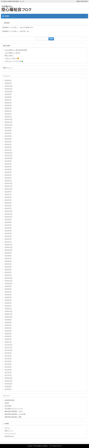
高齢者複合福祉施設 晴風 (13, 417)
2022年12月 (8, 183)
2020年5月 (8, 264)
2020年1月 (8, 275)
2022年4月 (8, 200)
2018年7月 (8, 325)
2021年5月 (8, 230)
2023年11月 (8, 155)
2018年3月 (8, 336)
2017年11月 (8, 347)
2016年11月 (8, 381)
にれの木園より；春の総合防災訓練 (16, 50)
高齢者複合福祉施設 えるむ (14, 411)
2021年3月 (8, 236)
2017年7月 (8, 358)
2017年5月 (8, 364)
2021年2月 (8, 239)
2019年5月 (8, 297)
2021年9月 (8, 219)
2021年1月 (8, 241)
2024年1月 (8, 150)
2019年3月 (8, 303)
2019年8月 (8, 289)
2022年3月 (8, 203)
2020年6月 (8, 261)
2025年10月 (8, 91)
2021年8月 (8, 222)
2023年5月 (8, 169)
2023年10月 (8, 158)
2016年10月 (8, 383)
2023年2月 (8, 178)
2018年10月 (8, 317)
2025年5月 (8, 105)
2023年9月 (8, 161)
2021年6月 (8, 228)
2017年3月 (8, 369)
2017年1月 (8, 375)
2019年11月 (8, 280)
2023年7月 (8, 164)
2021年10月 (8, 216)
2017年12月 (8, 344)
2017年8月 (8, 356)
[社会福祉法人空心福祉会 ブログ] (16, 11)
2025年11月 (8, 88)
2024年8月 (8, 130)
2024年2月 (8, 147)
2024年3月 (8, 144)
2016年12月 (8, 378)
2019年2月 (8, 305)
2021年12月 (8, 211)
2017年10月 (8, 350)
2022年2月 (8, 205)
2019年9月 (8, 286)
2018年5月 (8, 331)
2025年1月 (8, 116)
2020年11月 (8, 247)
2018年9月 (8, 319)
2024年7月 (8, 133)
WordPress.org (9, 436)
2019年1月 (8, 308)
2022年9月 (8, 191)
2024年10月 (8, 125)
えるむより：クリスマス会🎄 (14, 61)
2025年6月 (8, 102)
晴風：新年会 (9, 55)
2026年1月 (8, 83)
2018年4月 (8, 333)
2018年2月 (8, 339)
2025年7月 (8, 100)
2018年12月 (8, 311)
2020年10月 (8, 250)
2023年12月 (8, 152)
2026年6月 (8, 80)
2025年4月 (8, 108)
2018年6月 (8, 328)
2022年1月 (8, 208)
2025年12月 (8, 86)
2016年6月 (8, 389)
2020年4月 (8, 267)
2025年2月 (8, 114)
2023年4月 (8, 172)
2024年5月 (8, 139)
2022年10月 (8, 189)
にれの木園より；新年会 (12, 53)
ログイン (7, 428)
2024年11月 (8, 122)
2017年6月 (8, 361)
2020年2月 (8, 272)
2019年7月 (8, 292)
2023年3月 (8, 175)
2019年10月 (8, 283)
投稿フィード (9, 430)
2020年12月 (8, 244)
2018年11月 (8, 314)
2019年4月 (8, 300)
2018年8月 (8, 322)
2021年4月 (8, 233)
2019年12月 (8, 278)
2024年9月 (8, 127)
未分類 (7, 403)
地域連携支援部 (9, 400)
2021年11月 (8, 214)
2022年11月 (8, 186)
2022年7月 (8, 194)
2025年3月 (8, 111)
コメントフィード (10, 433)
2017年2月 (8, 372)
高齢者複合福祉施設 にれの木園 (15, 414)
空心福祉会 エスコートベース (14, 408)
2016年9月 (8, 386)
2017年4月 (8, 367)
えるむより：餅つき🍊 (12, 58)
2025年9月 (8, 94)
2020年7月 (8, 258)
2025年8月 (8, 97)
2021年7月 (8, 225)
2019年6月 (8, 294)
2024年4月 (8, 141)
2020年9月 (8, 253)
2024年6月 (8, 136)
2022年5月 (8, 197)
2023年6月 (8, 166)
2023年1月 (8, 180)
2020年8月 (8, 255)
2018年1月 (8, 342)
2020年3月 (8, 269)
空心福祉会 (8, 406)
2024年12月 (8, 119)
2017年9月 (8, 353)
